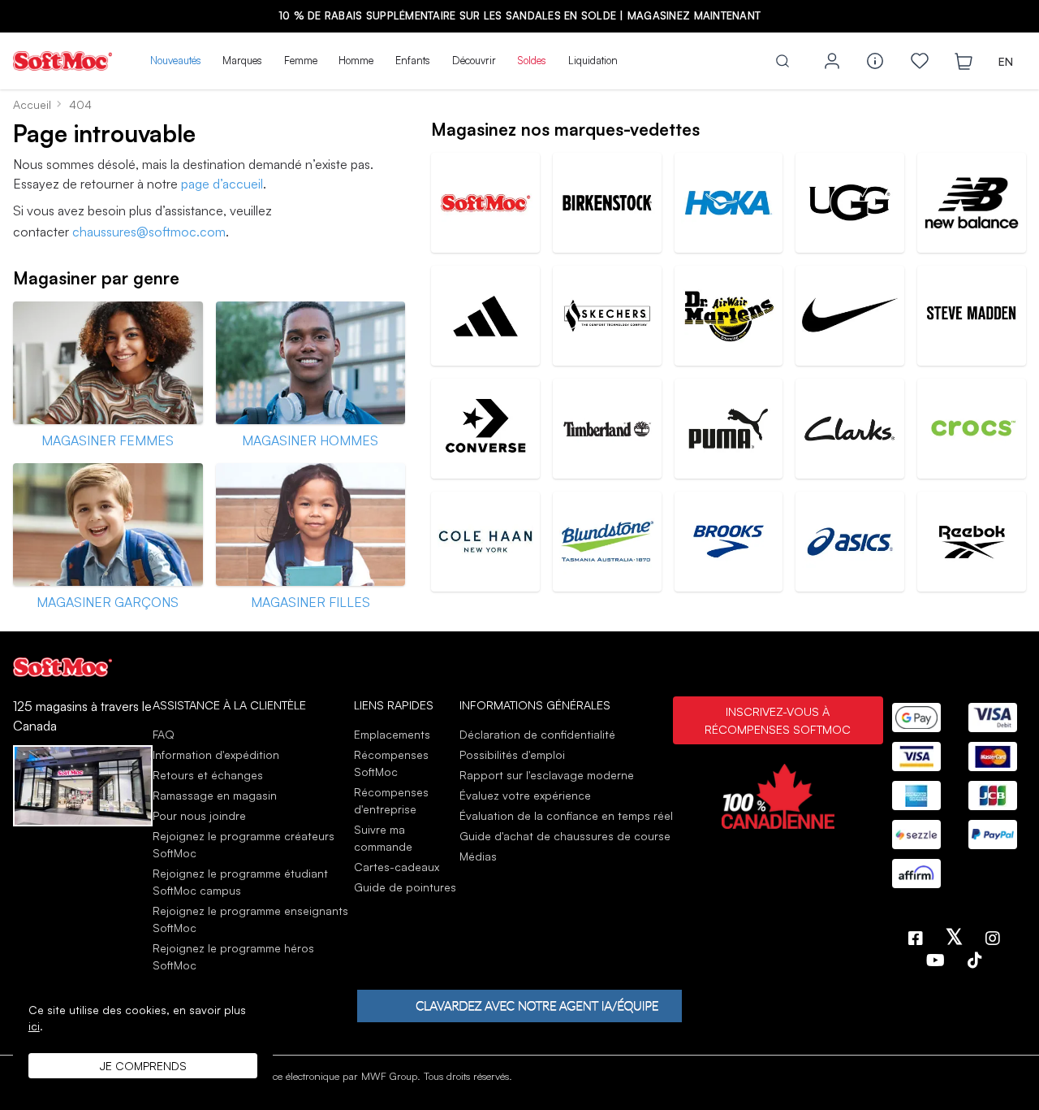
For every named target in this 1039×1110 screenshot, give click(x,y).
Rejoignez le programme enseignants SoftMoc (250, 919)
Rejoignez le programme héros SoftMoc (233, 956)
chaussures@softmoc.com (149, 231)
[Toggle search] (782, 60)
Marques (242, 60)
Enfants (412, 60)
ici (34, 1026)
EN (1005, 61)
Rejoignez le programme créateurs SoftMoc (243, 844)
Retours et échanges (208, 775)
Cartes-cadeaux (396, 867)
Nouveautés (175, 60)
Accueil (32, 104)
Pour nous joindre (199, 815)
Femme (300, 60)
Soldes (531, 60)
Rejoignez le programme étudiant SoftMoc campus (240, 881)
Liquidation (593, 60)
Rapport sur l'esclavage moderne (546, 775)
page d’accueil (222, 184)
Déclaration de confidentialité (537, 734)
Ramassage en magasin (215, 795)
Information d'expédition (216, 754)
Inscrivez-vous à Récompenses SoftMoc (778, 720)
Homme (355, 60)
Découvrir (474, 60)
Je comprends (143, 1066)
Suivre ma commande (383, 837)
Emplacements (392, 734)
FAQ (164, 734)
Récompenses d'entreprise (391, 800)
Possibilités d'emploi (512, 754)
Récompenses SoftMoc (391, 763)
